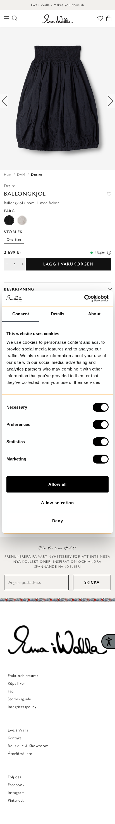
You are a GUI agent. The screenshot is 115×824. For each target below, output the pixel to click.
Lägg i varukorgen (68, 264)
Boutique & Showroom (28, 745)
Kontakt (14, 738)
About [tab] (94, 313)
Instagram (16, 792)
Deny (57, 520)
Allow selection (57, 502)
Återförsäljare (20, 753)
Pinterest (16, 800)
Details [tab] (57, 313)
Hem (7, 174)
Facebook (16, 784)
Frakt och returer (23, 675)
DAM (21, 174)
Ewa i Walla (18, 730)
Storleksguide (19, 699)
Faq (11, 691)
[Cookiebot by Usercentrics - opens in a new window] (84, 298)
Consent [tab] (20, 313)
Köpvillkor (16, 683)
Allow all (57, 484)
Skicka (92, 582)
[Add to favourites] (109, 193)
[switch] (101, 424)
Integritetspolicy (22, 706)
